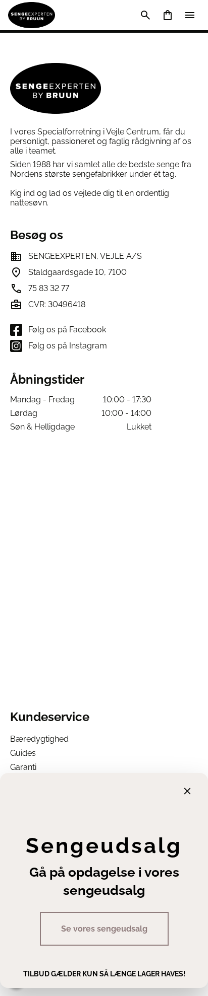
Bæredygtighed (39, 739)
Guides (23, 753)
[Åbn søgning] (145, 15)
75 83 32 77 (48, 288)
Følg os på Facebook (67, 329)
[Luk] (187, 791)
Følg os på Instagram (67, 345)
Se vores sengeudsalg (104, 929)
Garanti (23, 767)
